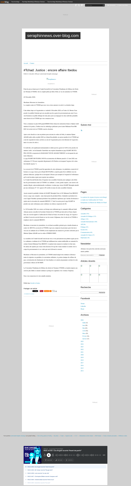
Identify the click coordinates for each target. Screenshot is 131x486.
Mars (83, 333)
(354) (85, 214)
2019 (82, 357)
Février (84, 336)
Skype (82, 309)
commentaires (29, 294)
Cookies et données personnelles (110, 435)
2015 (82, 368)
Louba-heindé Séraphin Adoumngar (18, 435)
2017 (82, 363)
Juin (83, 325)
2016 (82, 365)
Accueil (26, 63)
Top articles (56, 435)
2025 (82, 341)
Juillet (84, 323)
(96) (83, 224)
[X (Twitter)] (79, 5)
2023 (82, 347)
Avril (83, 331)
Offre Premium (98, 435)
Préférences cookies (123, 435)
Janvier (84, 339)
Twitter (83, 303)
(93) (84, 227)
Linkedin (83, 306)
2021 (82, 352)
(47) (88, 235)
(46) (85, 238)
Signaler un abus (69, 435)
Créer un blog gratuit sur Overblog (44, 435)
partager (60, 460)
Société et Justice (35, 283)
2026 (82, 320)
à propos (70, 460)
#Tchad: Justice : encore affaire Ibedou (50, 70)
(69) (86, 232)
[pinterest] (82, 5)
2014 (82, 371)
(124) (84, 219)
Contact (32, 63)
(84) (84, 230)
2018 (82, 360)
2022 (82, 349)
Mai (83, 328)
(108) (89, 222)
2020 (82, 355)
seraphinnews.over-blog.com (53, 35)
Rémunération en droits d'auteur (86, 435)
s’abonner (49, 460)
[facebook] (76, 5)
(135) (88, 216)
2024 (82, 344)
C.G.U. (76, 435)
